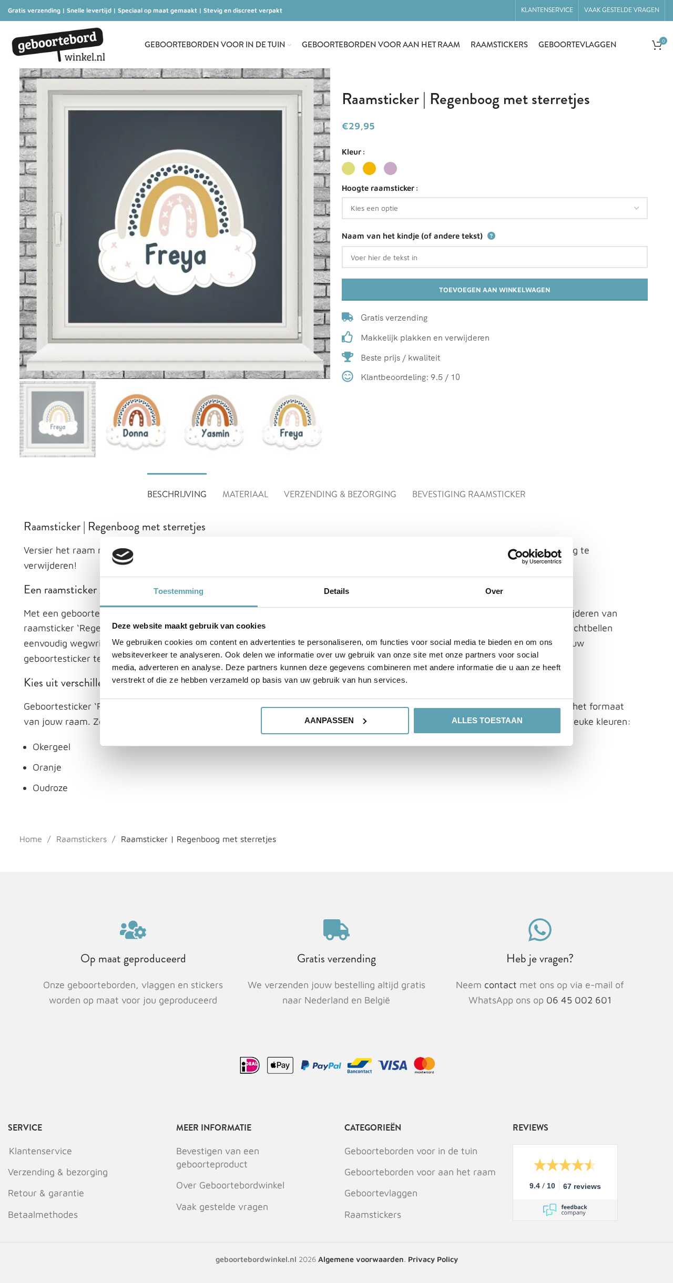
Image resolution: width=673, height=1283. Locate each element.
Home (32, 839)
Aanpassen (329, 720)
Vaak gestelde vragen (222, 1206)
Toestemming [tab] (178, 591)
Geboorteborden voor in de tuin (410, 1150)
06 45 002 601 (578, 999)
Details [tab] (337, 591)
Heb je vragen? (540, 958)
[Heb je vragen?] (540, 930)
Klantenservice (40, 1150)
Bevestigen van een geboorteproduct (217, 1157)
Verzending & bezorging (58, 1171)
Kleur (351, 151)
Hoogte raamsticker (378, 187)
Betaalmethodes (43, 1214)
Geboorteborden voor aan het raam (420, 1171)
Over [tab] (494, 591)
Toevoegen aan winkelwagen (494, 289)
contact (501, 984)
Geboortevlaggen (380, 1192)
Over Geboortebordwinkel (230, 1184)
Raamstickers (82, 839)
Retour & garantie (46, 1192)
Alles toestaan (487, 720)
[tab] (177, 489)
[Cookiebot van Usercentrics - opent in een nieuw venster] (516, 556)
